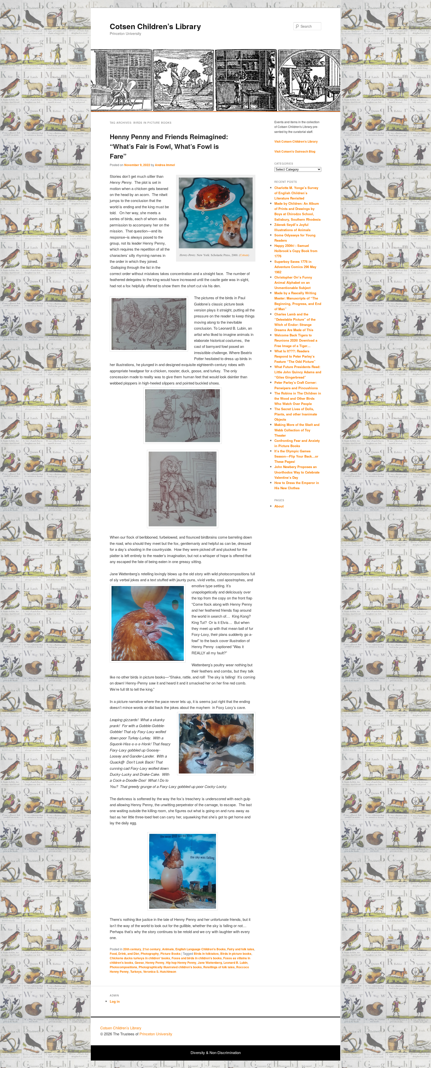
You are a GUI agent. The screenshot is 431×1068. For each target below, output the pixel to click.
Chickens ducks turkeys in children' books (140, 958)
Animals (168, 949)
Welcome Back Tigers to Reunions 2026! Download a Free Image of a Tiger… (295, 340)
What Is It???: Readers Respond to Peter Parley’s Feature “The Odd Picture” (295, 356)
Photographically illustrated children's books (170, 967)
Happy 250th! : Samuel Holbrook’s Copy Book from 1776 (296, 250)
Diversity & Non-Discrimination (216, 1052)
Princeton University (312, 1030)
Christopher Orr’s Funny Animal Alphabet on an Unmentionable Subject (293, 282)
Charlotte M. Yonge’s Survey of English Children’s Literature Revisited (296, 192)
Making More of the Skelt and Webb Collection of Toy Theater (297, 429)
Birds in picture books (235, 953)
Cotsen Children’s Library (155, 26)
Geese (139, 962)
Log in (115, 1001)
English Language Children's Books (200, 949)
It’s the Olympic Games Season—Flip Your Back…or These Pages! (296, 456)
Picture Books (170, 953)
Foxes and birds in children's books (197, 958)
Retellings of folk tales (219, 967)
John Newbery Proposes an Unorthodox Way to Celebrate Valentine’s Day (297, 472)
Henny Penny (154, 962)
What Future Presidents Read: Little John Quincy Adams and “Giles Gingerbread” (297, 372)
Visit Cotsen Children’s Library (296, 141)
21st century (152, 949)
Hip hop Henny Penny (181, 962)
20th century (132, 949)
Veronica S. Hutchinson (159, 971)
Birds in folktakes (206, 953)
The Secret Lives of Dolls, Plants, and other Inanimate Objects (295, 414)
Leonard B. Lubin (235, 962)
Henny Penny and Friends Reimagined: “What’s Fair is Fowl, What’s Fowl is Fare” (169, 146)
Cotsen (244, 255)
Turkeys (136, 971)
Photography (150, 953)
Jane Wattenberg (210, 962)
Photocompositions (123, 967)
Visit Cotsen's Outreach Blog (294, 151)
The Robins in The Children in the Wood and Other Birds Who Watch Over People (297, 398)
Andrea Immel (165, 165)
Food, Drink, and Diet (124, 953)
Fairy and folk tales (240, 949)
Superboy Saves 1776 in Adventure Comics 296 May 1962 (295, 266)
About (279, 506)
